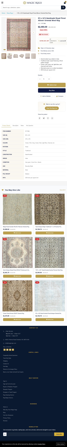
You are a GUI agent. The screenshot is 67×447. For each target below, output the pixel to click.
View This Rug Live (52, 108)
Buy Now (52, 90)
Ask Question (29, 125)
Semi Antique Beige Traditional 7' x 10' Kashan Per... (49, 226)
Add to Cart (52, 85)
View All (62, 190)
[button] (33, 32)
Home (3, 13)
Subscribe (59, 434)
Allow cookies (60, 444)
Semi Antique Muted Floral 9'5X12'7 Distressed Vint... (16, 270)
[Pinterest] (13, 350)
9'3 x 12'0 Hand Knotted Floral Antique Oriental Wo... (49, 313)
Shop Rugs (10, 13)
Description (15, 125)
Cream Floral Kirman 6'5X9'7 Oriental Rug (13, 313)
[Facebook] (4, 350)
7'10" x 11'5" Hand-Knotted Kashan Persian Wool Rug (49, 270)
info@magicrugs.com (10, 343)
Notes (22, 125)
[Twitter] (7, 350)
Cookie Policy (41, 444)
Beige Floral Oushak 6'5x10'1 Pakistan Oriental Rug (16, 226)
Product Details (6, 125)
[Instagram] (10, 350)
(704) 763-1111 (9, 331)
